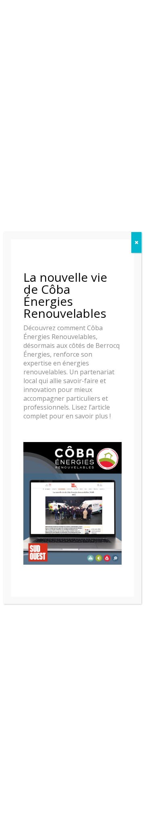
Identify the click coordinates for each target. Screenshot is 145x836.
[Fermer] (136, 242)
